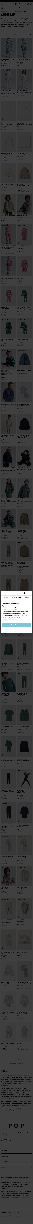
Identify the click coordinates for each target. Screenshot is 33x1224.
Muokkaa (15, 629)
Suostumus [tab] (6, 597)
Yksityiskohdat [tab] (16, 597)
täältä (15, 615)
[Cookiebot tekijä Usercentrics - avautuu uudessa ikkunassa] (24, 593)
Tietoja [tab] (27, 597)
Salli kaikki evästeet (16, 625)
